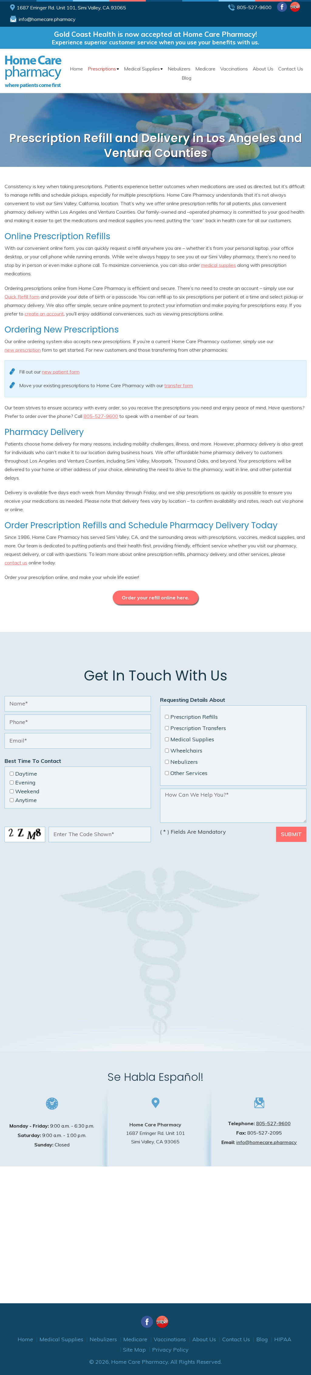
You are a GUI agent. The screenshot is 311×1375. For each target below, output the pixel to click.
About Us (263, 69)
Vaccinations (234, 69)
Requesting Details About (192, 699)
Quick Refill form (22, 297)
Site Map (134, 1349)
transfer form (178, 385)
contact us (16, 563)
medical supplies (218, 265)
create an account (44, 314)
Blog (186, 78)
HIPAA (282, 1339)
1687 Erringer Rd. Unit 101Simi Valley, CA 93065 (155, 1133)
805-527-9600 (254, 7)
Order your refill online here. (155, 597)
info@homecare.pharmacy (47, 19)
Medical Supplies (142, 69)
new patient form (61, 372)
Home (76, 69)
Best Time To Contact (33, 760)
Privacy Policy (170, 1349)
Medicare (205, 69)
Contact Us (290, 69)
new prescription (23, 350)
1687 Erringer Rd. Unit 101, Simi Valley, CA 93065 (71, 8)
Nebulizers (179, 69)
